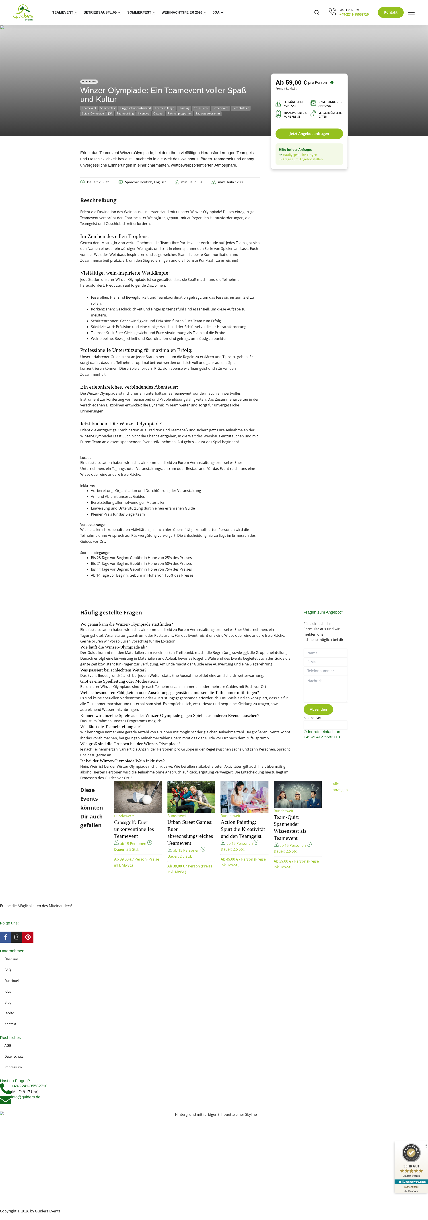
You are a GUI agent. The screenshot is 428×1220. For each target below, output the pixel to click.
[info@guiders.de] (5, 1100)
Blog (7, 1002)
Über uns (11, 959)
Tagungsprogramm (208, 113)
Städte (9, 1013)
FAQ (7, 969)
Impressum (13, 1067)
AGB (7, 1045)
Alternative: (312, 718)
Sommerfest (108, 108)
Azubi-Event (201, 108)
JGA (110, 113)
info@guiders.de (26, 1097)
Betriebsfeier (241, 108)
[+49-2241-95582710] (5, 1088)
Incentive (143, 113)
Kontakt (10, 1024)
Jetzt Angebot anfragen (309, 133)
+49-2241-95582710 (354, 14)
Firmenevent (220, 108)
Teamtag (183, 108)
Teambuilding (125, 113)
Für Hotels (12, 980)
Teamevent (89, 108)
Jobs (7, 991)
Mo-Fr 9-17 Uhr (349, 10)
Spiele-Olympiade (93, 113)
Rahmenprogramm (179, 113)
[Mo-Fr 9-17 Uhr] (332, 11)
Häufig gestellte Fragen (300, 155)
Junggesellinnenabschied (135, 108)
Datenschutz (13, 1056)
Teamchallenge (164, 108)
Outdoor (158, 113)
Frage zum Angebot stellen (303, 159)
